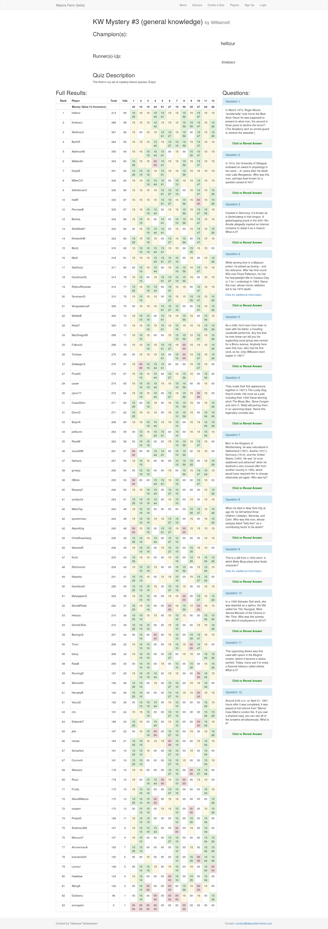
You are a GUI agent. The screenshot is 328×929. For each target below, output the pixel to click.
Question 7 (233, 435)
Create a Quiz (216, 5)
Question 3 (233, 204)
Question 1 (233, 101)
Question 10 (234, 593)
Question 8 (233, 499)
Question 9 (233, 549)
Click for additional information (244, 295)
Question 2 (233, 155)
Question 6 (233, 377)
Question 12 (234, 692)
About (183, 5)
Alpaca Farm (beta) (70, 4)
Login (263, 5)
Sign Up (249, 5)
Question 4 (233, 254)
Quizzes (197, 5)
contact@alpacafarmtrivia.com (254, 923)
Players (234, 5)
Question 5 (233, 317)
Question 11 (234, 642)
